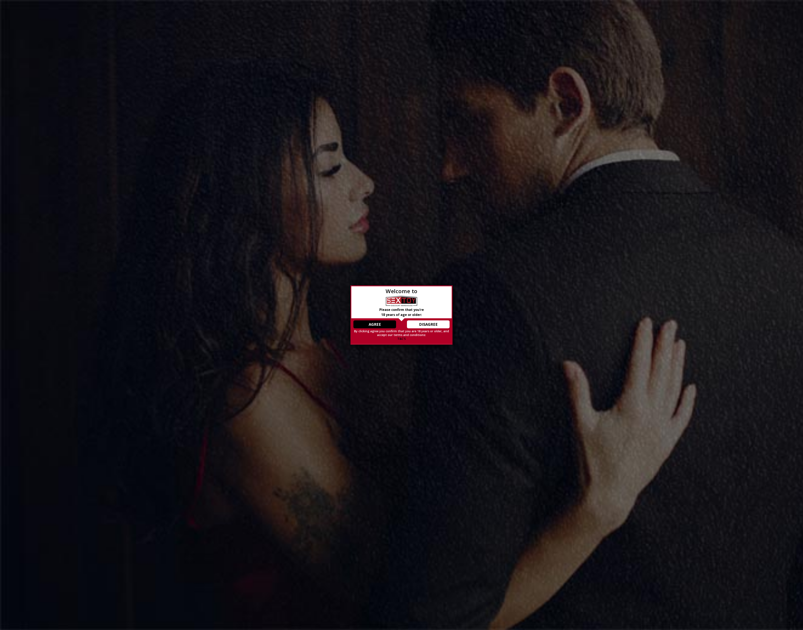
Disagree (428, 324)
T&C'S (401, 339)
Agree (375, 324)
